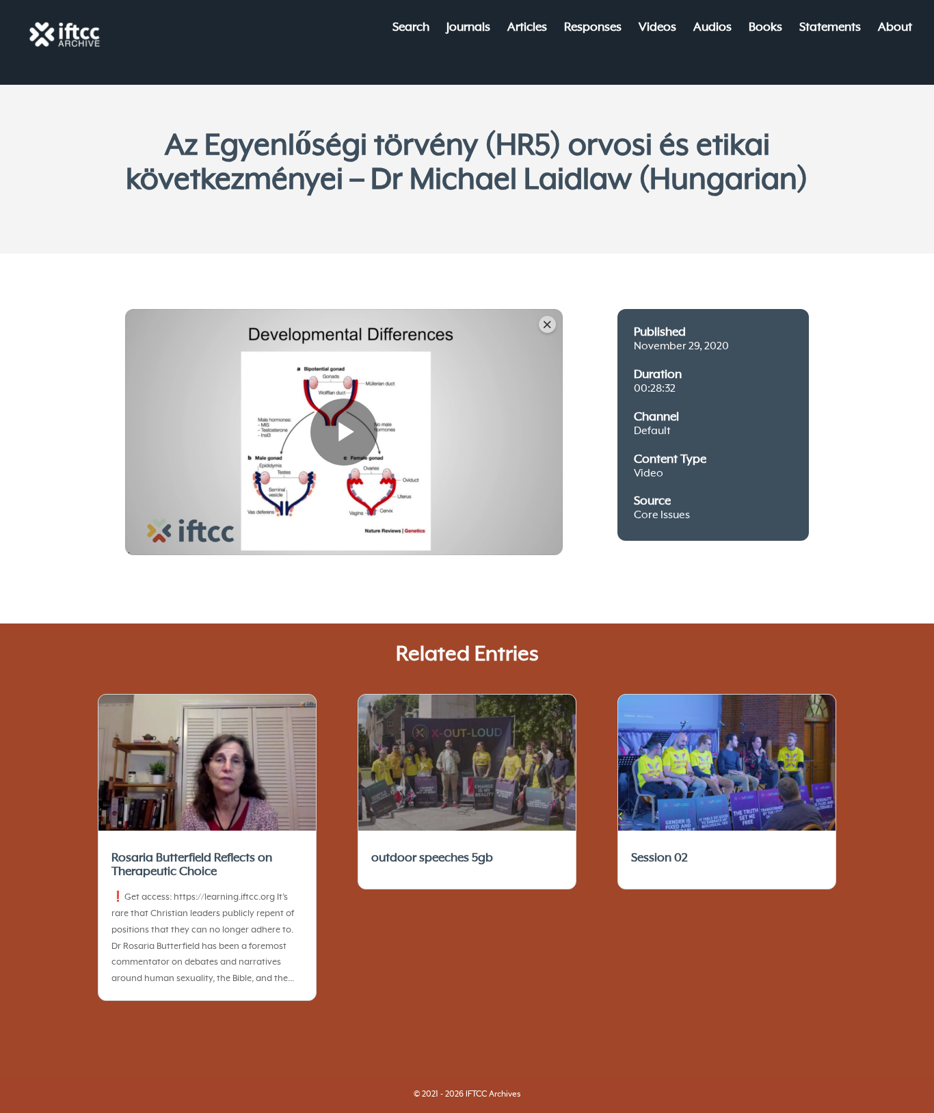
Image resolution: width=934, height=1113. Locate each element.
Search (410, 28)
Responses (593, 28)
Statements (830, 28)
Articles (527, 28)
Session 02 (659, 858)
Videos (657, 28)
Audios (712, 28)
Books (765, 28)
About (895, 28)
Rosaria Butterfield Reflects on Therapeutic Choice (191, 865)
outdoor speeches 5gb (432, 858)
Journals (468, 28)
